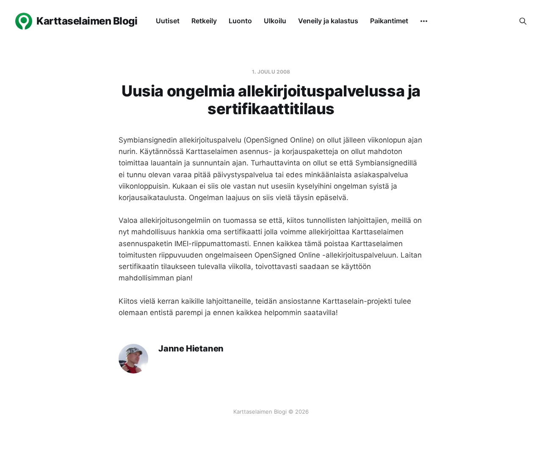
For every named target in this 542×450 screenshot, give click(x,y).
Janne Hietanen (191, 349)
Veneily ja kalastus (328, 20)
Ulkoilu (275, 20)
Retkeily (204, 20)
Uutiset (168, 20)
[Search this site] (523, 21)
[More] (424, 21)
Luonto (240, 20)
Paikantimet (389, 20)
